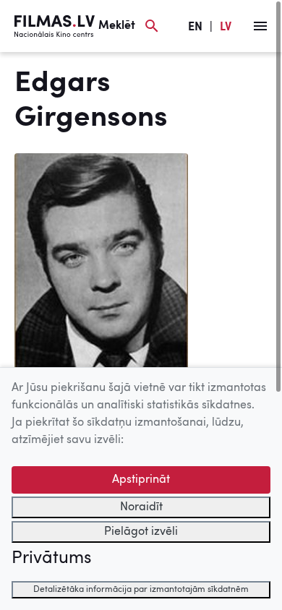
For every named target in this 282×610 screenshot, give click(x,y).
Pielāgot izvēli (141, 532)
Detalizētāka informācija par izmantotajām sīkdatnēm (141, 589)
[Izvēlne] (260, 26)
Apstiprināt (141, 480)
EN (195, 27)
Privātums (51, 558)
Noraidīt (141, 507)
